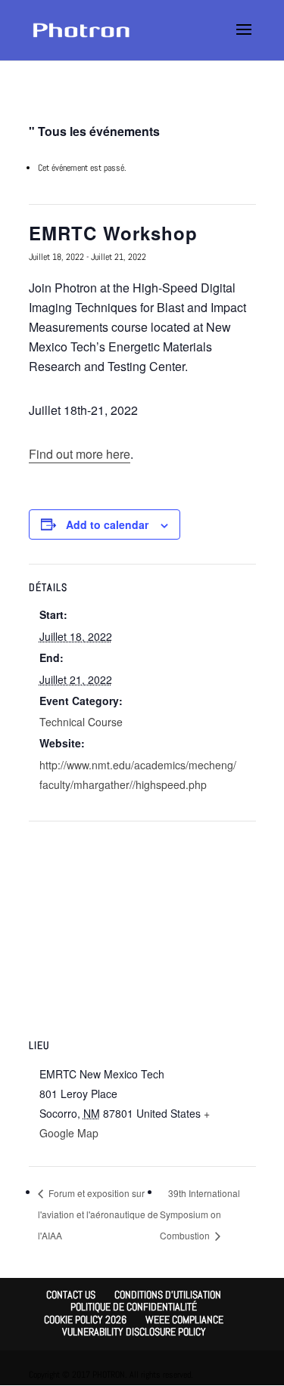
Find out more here (79, 454)
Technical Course (81, 721)
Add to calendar (107, 524)
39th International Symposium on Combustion (200, 1214)
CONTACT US (70, 1294)
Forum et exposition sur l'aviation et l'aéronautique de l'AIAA (98, 1214)
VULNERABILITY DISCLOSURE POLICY (134, 1331)
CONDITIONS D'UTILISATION (167, 1294)
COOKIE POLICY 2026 (85, 1319)
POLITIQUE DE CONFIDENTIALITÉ (133, 1306)
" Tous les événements (94, 131)
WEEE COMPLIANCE (184, 1319)
